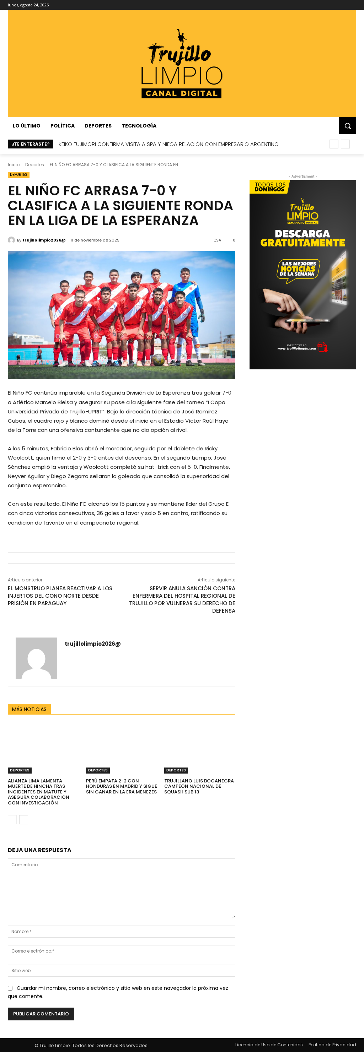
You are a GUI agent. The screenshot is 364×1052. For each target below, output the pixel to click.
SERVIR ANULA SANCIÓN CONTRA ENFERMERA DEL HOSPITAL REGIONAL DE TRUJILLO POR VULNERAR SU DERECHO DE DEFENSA (182, 599)
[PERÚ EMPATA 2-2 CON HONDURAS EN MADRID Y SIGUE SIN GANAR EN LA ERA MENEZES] (121, 749)
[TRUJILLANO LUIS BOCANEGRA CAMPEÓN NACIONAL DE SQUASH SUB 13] (199, 749)
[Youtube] (352, 5)
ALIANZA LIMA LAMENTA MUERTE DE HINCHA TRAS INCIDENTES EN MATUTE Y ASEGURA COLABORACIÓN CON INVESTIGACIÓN (38, 791)
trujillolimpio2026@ (44, 240)
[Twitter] (342, 5)
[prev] (334, 144)
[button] (347, 125)
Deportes (34, 165)
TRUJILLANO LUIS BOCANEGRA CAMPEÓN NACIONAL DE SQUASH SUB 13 (199, 786)
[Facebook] (313, 5)
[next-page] (23, 819)
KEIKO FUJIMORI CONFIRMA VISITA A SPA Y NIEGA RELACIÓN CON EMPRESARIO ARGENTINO (169, 144)
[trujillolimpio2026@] (12, 240)
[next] (345, 144)
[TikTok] (332, 5)
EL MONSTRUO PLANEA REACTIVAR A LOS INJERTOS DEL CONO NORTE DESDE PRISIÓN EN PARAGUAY (60, 596)
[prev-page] (12, 819)
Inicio (14, 165)
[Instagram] (322, 5)
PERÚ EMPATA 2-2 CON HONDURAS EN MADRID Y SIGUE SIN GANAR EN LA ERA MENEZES (121, 786)
